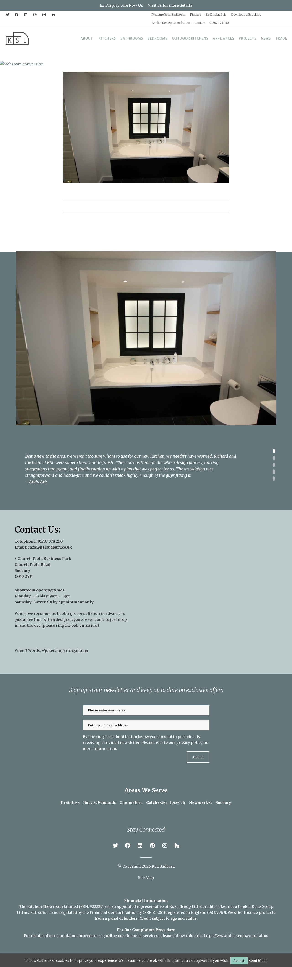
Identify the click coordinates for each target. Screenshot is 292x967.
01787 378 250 (50, 541)
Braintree (70, 802)
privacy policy (189, 742)
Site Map (146, 877)
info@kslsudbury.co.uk (50, 547)
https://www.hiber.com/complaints (236, 935)
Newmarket (200, 802)
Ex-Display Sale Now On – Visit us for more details (146, 5)
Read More (257, 960)
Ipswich (177, 802)
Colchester (156, 802)
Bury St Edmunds (99, 802)
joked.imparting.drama (66, 650)
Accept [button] (238, 961)
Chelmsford (131, 802)
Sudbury (223, 802)
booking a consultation (78, 613)
